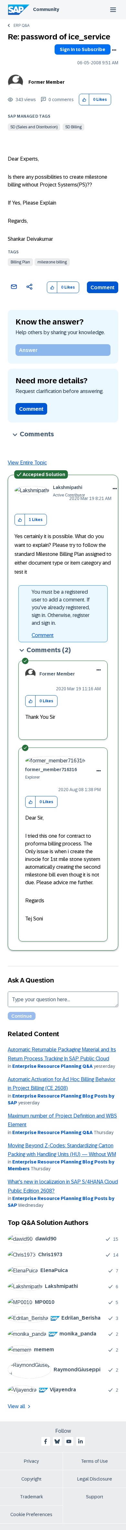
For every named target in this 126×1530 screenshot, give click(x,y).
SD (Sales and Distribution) (34, 127)
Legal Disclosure (94, 1479)
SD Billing (73, 127)
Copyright (31, 1479)
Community (46, 9)
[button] (84, 99)
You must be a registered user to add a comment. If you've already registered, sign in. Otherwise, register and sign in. (61, 607)
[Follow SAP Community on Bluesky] (57, 1441)
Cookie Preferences (31, 1514)
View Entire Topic (27, 462)
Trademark (31, 1496)
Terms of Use (94, 1461)
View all (16, 1406)
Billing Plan (20, 262)
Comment (102, 287)
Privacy (31, 1461)
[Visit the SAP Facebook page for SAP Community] (45, 1441)
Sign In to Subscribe (82, 49)
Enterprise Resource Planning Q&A (52, 1066)
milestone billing (52, 262)
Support (94, 1496)
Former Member (46, 82)
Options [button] (114, 50)
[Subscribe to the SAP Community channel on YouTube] (68, 1441)
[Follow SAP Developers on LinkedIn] (80, 1441)
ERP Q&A (21, 25)
